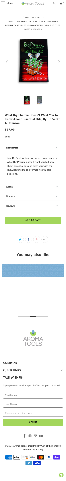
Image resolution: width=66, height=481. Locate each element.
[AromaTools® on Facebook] (24, 436)
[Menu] (1, 3)
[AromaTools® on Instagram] (30, 436)
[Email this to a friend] (44, 239)
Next (39, 17)
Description (12, 147)
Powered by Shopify (33, 449)
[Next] (58, 61)
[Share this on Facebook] (28, 239)
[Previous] (7, 61)
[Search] (55, 3)
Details (9, 186)
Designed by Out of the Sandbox (44, 445)
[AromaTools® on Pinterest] (35, 436)
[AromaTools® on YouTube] (41, 436)
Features (10, 196)
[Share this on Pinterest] (36, 239)
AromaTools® (20, 445)
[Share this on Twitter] (20, 239)
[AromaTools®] (33, 3)
